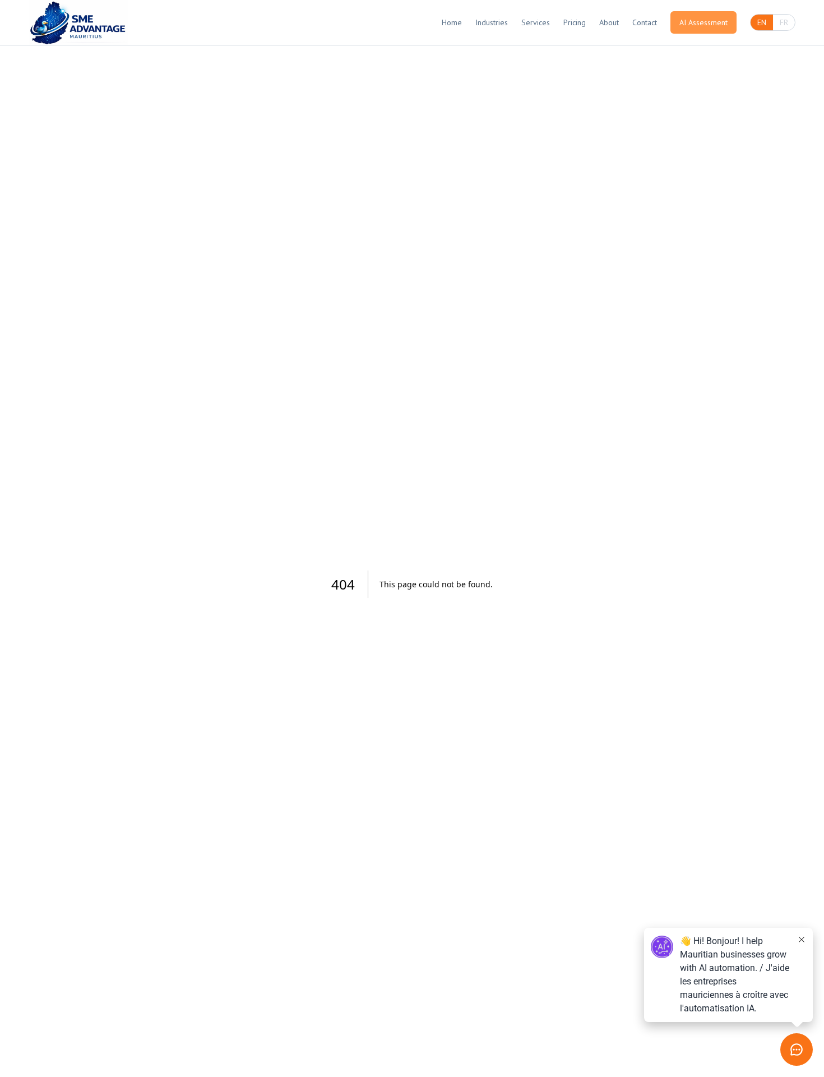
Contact (644, 22)
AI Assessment (703, 22)
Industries (491, 22)
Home (452, 22)
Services (535, 22)
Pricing (574, 22)
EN (761, 22)
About (609, 22)
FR (784, 22)
